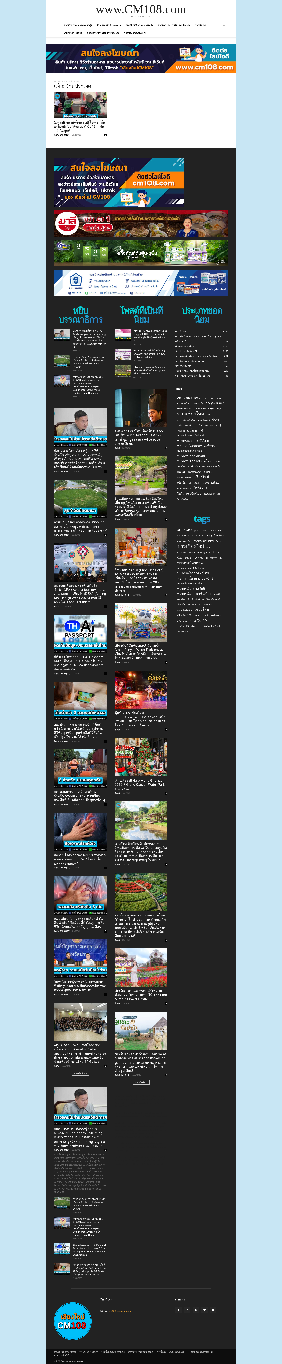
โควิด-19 (200, 488)
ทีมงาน (56, 606)
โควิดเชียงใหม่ (212, 494)
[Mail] (196, 1310)
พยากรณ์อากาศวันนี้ (191, 456)
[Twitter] (204, 1310)
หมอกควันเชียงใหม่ (184, 477)
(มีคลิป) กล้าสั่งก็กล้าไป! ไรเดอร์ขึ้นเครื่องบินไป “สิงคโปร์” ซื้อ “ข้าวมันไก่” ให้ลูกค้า (79, 126)
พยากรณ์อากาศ (190, 430)
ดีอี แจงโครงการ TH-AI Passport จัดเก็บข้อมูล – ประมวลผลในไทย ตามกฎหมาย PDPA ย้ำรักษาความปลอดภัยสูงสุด (79, 663)
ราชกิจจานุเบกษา (194, 472)
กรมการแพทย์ (215, 398)
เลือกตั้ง (206, 483)
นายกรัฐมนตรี (203, 420)
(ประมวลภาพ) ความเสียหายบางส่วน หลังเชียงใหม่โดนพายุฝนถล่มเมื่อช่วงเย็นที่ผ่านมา (150, 370)
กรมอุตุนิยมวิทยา (215, 403)
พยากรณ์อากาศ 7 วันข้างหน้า (191, 435)
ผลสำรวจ (213, 425)
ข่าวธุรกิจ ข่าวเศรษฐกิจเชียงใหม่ (103, 32)
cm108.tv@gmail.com (120, 1310)
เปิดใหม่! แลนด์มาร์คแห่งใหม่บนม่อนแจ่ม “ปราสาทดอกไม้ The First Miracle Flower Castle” (141, 995)
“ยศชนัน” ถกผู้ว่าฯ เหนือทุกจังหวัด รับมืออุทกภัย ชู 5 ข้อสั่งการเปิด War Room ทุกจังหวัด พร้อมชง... (80, 986)
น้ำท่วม (215, 419)
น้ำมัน (179, 425)
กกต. (205, 398)
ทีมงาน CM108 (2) (122, 595)
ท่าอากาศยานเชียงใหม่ (186, 420)
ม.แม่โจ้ (217, 461)
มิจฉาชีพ (181, 471)
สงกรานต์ (208, 471)
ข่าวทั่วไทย (200, 25)
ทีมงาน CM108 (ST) (62, 135)
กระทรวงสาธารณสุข (204, 408)
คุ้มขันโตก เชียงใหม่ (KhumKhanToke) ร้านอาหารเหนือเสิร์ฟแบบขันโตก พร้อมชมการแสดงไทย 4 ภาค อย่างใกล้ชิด (141, 719)
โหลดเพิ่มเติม (79, 1073)
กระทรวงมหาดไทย (184, 408)
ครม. (208, 415)
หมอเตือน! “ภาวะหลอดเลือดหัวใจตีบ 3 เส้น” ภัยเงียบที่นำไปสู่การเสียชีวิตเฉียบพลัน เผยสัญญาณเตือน (79, 923)
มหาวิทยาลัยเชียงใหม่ (188, 466)
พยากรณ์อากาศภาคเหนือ (189, 450)
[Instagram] (187, 1310)
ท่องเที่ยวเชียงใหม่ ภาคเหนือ (139, 25)
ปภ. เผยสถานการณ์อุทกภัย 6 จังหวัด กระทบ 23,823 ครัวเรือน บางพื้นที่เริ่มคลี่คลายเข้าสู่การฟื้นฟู (79, 796)
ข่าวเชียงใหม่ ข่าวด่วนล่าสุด (78, 25)
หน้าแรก (57, 81)
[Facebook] (178, 1310)
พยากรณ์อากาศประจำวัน (196, 445)
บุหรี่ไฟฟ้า (188, 425)
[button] (224, 25)
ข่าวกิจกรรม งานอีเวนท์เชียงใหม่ (174, 25)
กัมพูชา (219, 408)
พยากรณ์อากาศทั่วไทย (193, 440)
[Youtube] (213, 1310)
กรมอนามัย (197, 403)
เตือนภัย (197, 483)
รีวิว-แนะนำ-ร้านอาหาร (109, 25)
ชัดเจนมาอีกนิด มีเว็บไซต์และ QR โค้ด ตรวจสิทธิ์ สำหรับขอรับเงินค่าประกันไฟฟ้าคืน (149, 353)
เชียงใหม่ (201, 477)
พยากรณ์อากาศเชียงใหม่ (194, 461)
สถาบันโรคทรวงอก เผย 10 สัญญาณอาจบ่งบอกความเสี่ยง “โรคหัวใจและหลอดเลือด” (80, 859)
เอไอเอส (216, 482)
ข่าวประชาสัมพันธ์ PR (135, 32)
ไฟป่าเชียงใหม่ (182, 499)
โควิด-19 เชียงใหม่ (189, 493)
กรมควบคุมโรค (183, 403)
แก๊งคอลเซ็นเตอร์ (184, 488)
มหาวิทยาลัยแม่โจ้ (211, 466)
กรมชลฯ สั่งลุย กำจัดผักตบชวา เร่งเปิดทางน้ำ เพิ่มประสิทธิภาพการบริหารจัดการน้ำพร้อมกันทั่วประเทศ (80, 526)
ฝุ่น (220, 425)
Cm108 (188, 398)
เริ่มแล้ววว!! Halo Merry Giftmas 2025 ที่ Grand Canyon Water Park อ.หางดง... (140, 785)
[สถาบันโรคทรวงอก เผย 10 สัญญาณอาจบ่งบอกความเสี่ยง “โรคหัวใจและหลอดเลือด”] (80, 832)
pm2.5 (197, 397)
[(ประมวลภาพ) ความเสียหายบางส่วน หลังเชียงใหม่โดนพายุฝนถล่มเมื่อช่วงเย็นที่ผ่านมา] (123, 371)
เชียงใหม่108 (184, 482)
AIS (179, 397)
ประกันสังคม (201, 425)
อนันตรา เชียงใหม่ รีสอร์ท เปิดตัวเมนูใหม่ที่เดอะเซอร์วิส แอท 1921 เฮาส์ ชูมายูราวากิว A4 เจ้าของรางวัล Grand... (139, 437)
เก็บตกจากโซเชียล (73, 32)
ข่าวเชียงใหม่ (190, 413)
